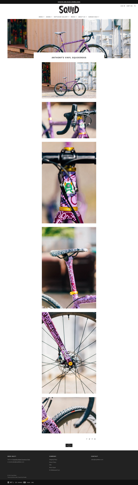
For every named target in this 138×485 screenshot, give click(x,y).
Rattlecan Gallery (61, 17)
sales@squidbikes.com (18, 462)
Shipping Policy (53, 459)
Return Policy (52, 462)
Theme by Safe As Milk (12, 477)
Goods (48, 17)
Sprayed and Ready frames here (69, 1)
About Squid (52, 467)
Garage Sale (93, 17)
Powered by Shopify (22, 477)
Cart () (130, 6)
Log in (123, 6)
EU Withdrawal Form (54, 470)
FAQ (50, 465)
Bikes (41, 17)
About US (81, 17)
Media (73, 17)
